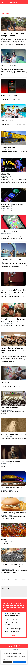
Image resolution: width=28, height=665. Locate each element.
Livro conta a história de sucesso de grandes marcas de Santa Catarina (14, 350)
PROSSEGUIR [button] (19, 661)
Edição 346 (5, 174)
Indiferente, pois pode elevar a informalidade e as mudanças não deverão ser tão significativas (13, 630)
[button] (2, 2)
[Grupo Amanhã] (13, 2)
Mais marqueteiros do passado (13, 434)
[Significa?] (13, 530)
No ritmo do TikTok (8, 66)
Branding (5, 13)
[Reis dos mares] (13, 111)
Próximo (23, 579)
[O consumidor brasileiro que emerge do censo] (13, 24)
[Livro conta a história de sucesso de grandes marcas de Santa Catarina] (13, 339)
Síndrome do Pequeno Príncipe (13, 513)
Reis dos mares (7, 121)
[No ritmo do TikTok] (13, 56)
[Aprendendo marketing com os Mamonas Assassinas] (13, 310)
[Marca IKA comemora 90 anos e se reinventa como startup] (13, 555)
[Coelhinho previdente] (13, 398)
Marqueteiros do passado (11, 461)
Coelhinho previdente (10, 408)
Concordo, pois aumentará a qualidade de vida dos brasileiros (12, 614)
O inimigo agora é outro (10, 147)
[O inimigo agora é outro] (13, 138)
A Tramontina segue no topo (12, 260)
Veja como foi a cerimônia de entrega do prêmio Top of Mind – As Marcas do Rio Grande (13, 290)
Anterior (4, 579)
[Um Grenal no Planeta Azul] (13, 478)
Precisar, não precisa (9, 231)
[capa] (13, 165)
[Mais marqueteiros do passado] (13, 425)
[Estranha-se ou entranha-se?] (13, 86)
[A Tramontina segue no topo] (13, 250)
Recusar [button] (7, 661)
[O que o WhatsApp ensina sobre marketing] (13, 195)
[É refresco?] (13, 373)
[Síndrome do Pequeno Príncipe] (13, 504)
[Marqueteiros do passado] (13, 452)
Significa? (4, 539)
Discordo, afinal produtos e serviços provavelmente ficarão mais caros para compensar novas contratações (13, 622)
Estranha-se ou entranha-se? (12, 96)
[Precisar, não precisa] (13, 222)
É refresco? (5, 383)
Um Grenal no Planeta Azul (12, 488)
